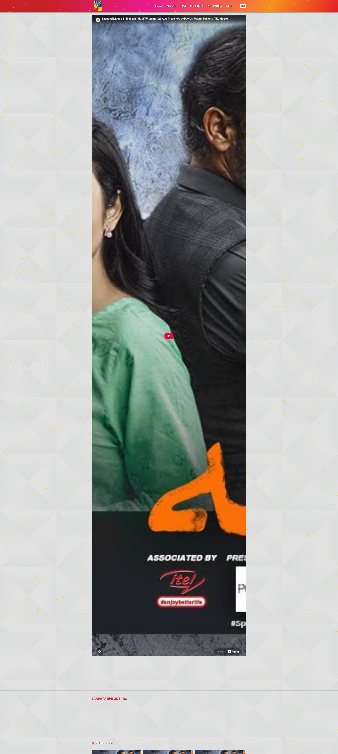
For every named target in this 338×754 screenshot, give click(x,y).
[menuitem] (159, 6)
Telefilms (171, 6)
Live (243, 6)
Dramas (159, 6)
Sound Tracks (197, 6)
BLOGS (229, 6)
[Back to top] (329, 748)
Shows (183, 6)
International (215, 6)
